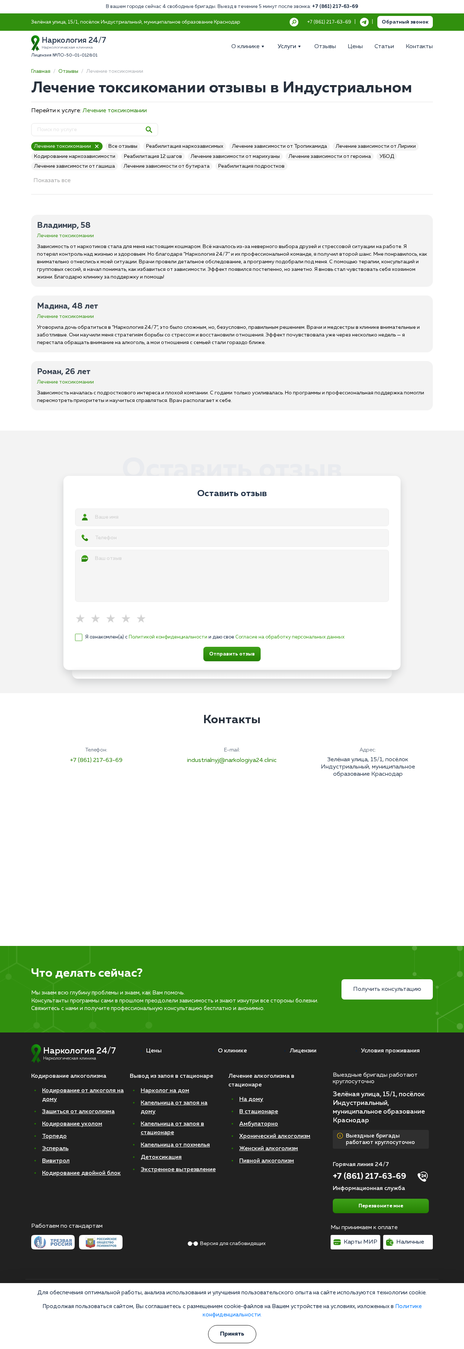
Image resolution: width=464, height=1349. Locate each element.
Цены (154, 1051)
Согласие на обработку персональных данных (289, 637)
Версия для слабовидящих (233, 1243)
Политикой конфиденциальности (168, 637)
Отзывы (68, 71)
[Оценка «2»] (97, 619)
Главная (40, 71)
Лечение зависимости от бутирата (167, 166)
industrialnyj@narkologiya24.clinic (232, 760)
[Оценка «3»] (113, 619)
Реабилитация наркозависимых (184, 146)
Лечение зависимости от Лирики (376, 146)
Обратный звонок (405, 22)
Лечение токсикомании (115, 111)
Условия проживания (390, 1051)
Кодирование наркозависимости (74, 156)
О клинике (232, 1051)
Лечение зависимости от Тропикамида (279, 146)
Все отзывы (122, 146)
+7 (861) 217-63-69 (335, 6)
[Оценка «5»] (143, 619)
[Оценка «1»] (82, 619)
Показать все (52, 181)
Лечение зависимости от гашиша (74, 166)
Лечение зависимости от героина (330, 156)
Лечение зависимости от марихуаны (235, 156)
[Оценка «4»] (128, 619)
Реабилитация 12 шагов (153, 156)
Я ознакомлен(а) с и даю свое (214, 637)
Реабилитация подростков (251, 166)
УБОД (387, 156)
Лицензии (303, 1051)
